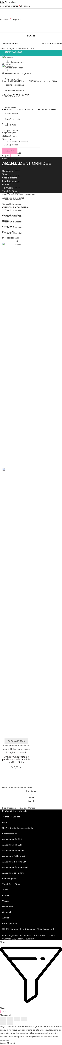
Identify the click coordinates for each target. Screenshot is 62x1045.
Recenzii (6, 221)
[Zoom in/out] (24, 1019)
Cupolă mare (11, 136)
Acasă (5, 194)
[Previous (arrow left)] (3, 1023)
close (13, 2)
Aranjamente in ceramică (18, 109)
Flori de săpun (47, 109)
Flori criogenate (13, 81)
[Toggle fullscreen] (17, 1019)
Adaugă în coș (16, 741)
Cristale (5, 895)
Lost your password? (52, 43)
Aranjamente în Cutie (15, 95)
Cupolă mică (10, 125)
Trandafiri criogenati (14, 62)
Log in (31, 36)
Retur (5, 822)
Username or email (15, 6)
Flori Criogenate (10, 181)
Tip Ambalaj (7, 188)
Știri (5, 123)
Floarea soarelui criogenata (18, 73)
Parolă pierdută (9, 923)
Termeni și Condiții (11, 816)
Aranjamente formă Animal (15, 867)
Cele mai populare (11, 215)
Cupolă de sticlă (12, 119)
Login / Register (9, 132)
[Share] (10, 1019)
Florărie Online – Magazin (14, 811)
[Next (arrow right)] (10, 1023)
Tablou (5, 889)
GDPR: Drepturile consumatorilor (18, 828)
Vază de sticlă (11, 159)
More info (11, 1043)
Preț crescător (9, 232)
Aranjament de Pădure (13, 873)
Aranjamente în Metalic (13, 850)
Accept (3, 1043)
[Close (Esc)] (3, 1019)
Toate (5, 174)
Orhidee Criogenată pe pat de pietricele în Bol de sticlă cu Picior (16, 759)
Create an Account (25, 48)
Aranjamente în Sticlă (43, 81)
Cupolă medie (11, 130)
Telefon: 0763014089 (12, 52)
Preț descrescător (10, 238)
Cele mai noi (8, 226)
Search (9, 151)
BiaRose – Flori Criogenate (23, 929)
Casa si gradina (9, 178)
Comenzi (6, 912)
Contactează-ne (9, 833)
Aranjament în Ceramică (13, 856)
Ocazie (5, 184)
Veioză (5, 901)
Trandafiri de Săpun (11, 884)
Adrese (5, 918)
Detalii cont (7, 906)
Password (10, 19)
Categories (7, 171)
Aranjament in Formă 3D (14, 862)
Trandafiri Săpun (10, 191)
